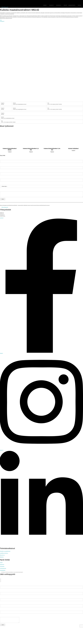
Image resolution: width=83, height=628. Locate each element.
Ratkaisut (58, 5)
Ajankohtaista (71, 5)
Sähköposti (2, 171)
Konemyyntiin (4, 579)
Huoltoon (3, 580)
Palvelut (51, 5)
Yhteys (79, 5)
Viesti (1, 189)
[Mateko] (5, 2)
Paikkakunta (3, 603)
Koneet (45, 5)
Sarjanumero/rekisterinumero (6, 609)
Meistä (65, 5)
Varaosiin (3, 581)
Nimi (1, 164)
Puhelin (2, 177)
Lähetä (3, 199)
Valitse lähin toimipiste (5, 183)
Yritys (1, 158)
